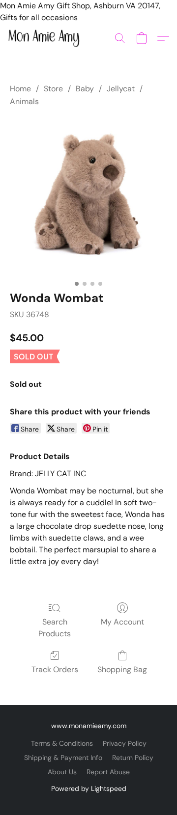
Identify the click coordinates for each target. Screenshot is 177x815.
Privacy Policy (125, 743)
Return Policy (132, 757)
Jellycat (121, 88)
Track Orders (54, 669)
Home (20, 88)
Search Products (54, 628)
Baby (85, 88)
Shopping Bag (122, 669)
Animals (24, 101)
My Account (122, 622)
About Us (62, 771)
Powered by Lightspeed (88, 788)
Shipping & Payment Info (63, 757)
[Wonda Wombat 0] (88, 196)
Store (53, 88)
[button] (46, 38)
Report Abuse (108, 771)
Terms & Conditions (62, 743)
